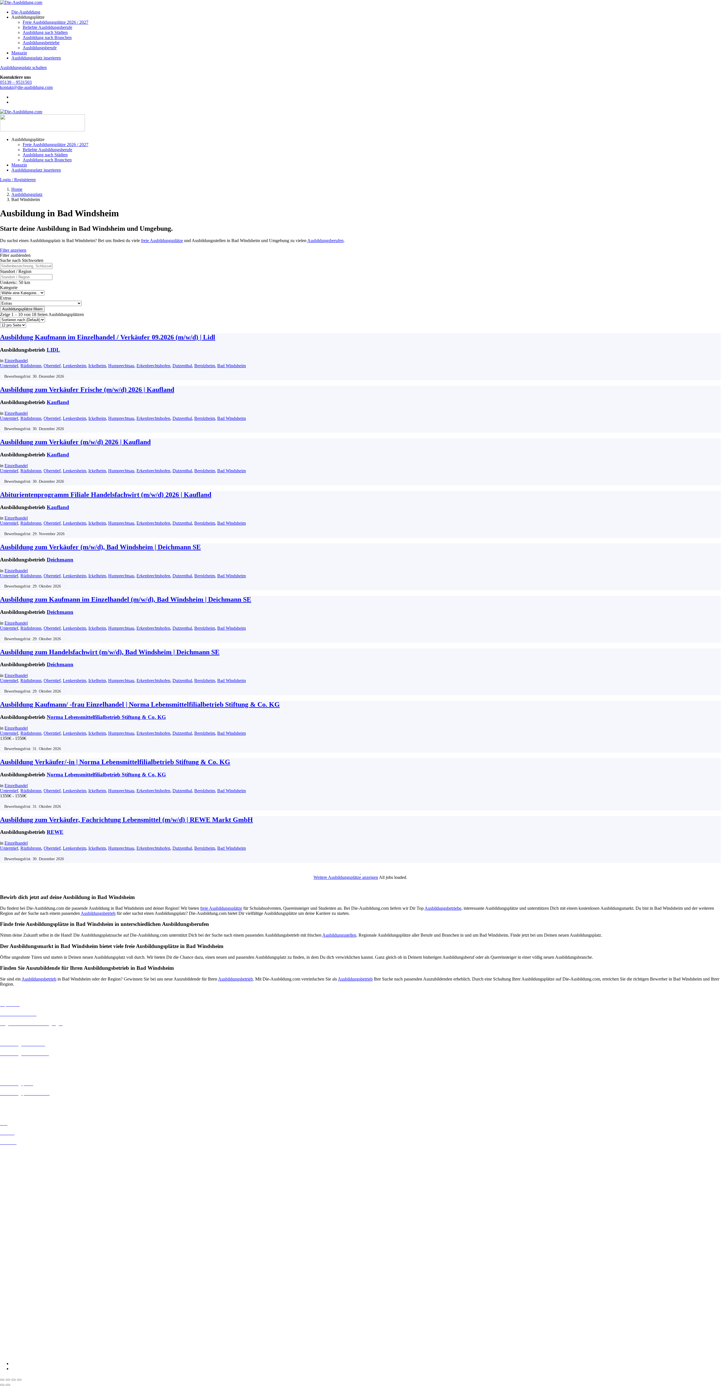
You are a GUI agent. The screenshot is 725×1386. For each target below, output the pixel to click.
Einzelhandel (16, 360)
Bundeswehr (11, 1263)
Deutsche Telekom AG (20, 1278)
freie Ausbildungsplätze (162, 240)
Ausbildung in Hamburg (22, 1188)
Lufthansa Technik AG (20, 1318)
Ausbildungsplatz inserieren (36, 57)
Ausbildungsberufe (40, 47)
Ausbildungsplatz (26, 194)
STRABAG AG (14, 1339)
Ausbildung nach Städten (45, 32)
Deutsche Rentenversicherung (27, 1288)
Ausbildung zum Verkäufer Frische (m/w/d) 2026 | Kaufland (87, 389)
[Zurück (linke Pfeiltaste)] (2, 1385)
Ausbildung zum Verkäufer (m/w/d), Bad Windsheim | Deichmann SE (100, 547)
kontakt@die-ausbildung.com (26, 87)
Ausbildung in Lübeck (20, 1218)
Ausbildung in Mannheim (23, 1228)
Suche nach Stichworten (21, 260)
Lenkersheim (74, 365)
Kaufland (58, 402)
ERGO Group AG (16, 1293)
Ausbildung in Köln (18, 1207)
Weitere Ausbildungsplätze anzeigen (346, 877)
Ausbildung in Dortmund (22, 1162)
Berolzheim (204, 365)
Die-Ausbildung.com (33, 1353)
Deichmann (60, 560)
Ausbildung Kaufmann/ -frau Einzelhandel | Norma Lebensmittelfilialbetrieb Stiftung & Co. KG (140, 704)
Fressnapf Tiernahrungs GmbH (28, 1308)
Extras (5, 298)
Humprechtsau (121, 365)
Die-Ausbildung (25, 12)
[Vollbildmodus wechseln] (8, 1380)
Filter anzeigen (13, 250)
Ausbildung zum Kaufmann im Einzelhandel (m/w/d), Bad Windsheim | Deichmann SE (125, 599)
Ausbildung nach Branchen (47, 37)
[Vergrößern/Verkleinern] (2, 1380)
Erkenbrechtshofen (153, 365)
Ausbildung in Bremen (20, 1157)
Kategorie (9, 287)
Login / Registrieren (18, 179)
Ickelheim (97, 365)
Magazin (19, 52)
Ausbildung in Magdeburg (23, 1223)
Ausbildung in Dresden (21, 1167)
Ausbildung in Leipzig (20, 1212)
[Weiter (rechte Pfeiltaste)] (8, 1385)
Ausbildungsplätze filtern (22, 309)
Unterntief (9, 365)
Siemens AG (11, 1334)
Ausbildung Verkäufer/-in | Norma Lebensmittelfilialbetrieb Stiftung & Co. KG (115, 762)
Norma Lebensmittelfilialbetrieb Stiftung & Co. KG (106, 717)
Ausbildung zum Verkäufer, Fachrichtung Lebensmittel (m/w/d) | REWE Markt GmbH (126, 819)
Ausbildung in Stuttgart (21, 1243)
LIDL (53, 350)
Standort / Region (15, 271)
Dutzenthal (182, 365)
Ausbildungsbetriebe (41, 42)
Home (16, 189)
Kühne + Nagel (14, 1313)
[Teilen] (13, 1380)
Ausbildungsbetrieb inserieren (26, 1103)
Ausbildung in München (22, 1233)
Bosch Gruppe (13, 1258)
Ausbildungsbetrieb (98, 913)
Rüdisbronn (30, 365)
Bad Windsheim (231, 365)
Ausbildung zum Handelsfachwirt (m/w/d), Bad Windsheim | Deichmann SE (109, 652)
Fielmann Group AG (18, 1303)
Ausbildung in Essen (18, 1177)
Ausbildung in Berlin (19, 1152)
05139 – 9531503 (16, 82)
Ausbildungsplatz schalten (23, 67)
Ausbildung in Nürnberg (22, 1238)
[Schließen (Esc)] (19, 1380)
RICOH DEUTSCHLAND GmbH (32, 1329)
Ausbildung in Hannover (22, 1193)
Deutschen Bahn (15, 1268)
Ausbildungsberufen (325, 240)
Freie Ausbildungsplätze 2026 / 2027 (55, 22)
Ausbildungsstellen (339, 935)
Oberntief (52, 365)
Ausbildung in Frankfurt (21, 1182)
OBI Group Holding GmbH (25, 1323)
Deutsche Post (12, 1273)
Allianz (6, 1253)
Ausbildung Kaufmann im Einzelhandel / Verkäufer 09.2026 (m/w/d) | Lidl (107, 337)
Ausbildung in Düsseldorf (23, 1172)
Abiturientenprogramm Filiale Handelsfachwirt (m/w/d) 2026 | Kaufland (105, 494)
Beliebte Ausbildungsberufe (47, 27)
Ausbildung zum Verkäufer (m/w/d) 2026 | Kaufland (75, 442)
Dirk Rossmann (14, 1283)
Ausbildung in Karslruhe (22, 1202)
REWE (55, 832)
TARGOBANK (14, 1344)
